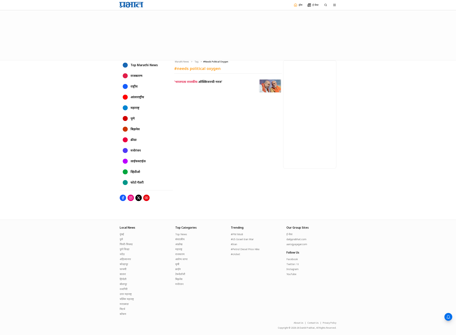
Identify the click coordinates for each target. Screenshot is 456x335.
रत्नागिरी (124, 289)
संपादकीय (180, 239)
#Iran (234, 244)
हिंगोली (123, 279)
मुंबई (122, 234)
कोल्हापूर (124, 264)
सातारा (123, 274)
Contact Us (313, 322)
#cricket (235, 254)
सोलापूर (123, 284)
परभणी (123, 269)
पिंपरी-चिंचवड (126, 244)
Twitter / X (292, 264)
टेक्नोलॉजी (180, 274)
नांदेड (122, 254)
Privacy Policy (329, 322)
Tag (196, 61)
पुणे (121, 239)
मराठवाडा (124, 304)
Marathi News (182, 61)
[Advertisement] (228, 34)
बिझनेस (178, 279)
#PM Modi (237, 234)
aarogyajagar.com (296, 244)
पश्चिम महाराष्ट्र (127, 299)
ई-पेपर (289, 234)
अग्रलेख (178, 244)
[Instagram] (131, 198)
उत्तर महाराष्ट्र (126, 294)
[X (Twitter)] (138, 198)
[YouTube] (146, 198)
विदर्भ (122, 309)
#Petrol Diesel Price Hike (245, 249)
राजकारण (180, 254)
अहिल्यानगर (125, 259)
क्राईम (178, 269)
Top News (181, 234)
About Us (298, 322)
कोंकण (123, 314)
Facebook (292, 259)
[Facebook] (123, 198)
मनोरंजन (179, 284)
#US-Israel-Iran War (242, 239)
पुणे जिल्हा (124, 249)
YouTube (291, 274)
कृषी (177, 264)
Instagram (292, 269)
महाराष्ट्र (178, 249)
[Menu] (334, 5)
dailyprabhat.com (296, 239)
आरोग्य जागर (181, 259)
